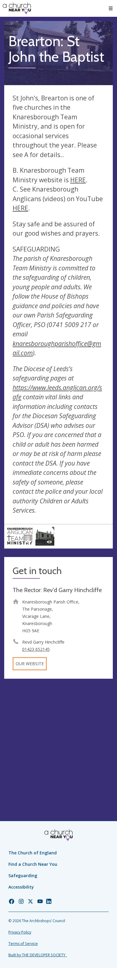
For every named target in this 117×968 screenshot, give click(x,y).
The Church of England (32, 853)
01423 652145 (36, 649)
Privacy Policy (19, 932)
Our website (30, 663)
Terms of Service (23, 943)
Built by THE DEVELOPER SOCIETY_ (37, 955)
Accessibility (21, 887)
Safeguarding (22, 875)
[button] (110, 8)
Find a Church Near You (32, 864)
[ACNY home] (17, 8)
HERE (78, 180)
